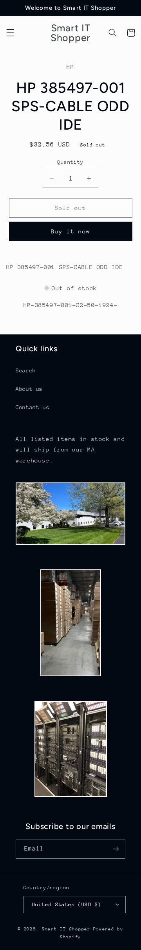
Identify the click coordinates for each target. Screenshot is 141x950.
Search (26, 370)
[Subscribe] (116, 849)
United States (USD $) (66, 904)
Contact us (32, 407)
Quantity (70, 162)
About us (29, 389)
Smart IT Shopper (66, 929)
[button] (10, 33)
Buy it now (70, 231)
